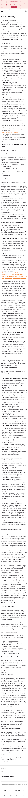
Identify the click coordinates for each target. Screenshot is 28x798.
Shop (2, 771)
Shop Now (14, 6)
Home (4, 796)
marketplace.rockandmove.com (10, 132)
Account (23, 796)
